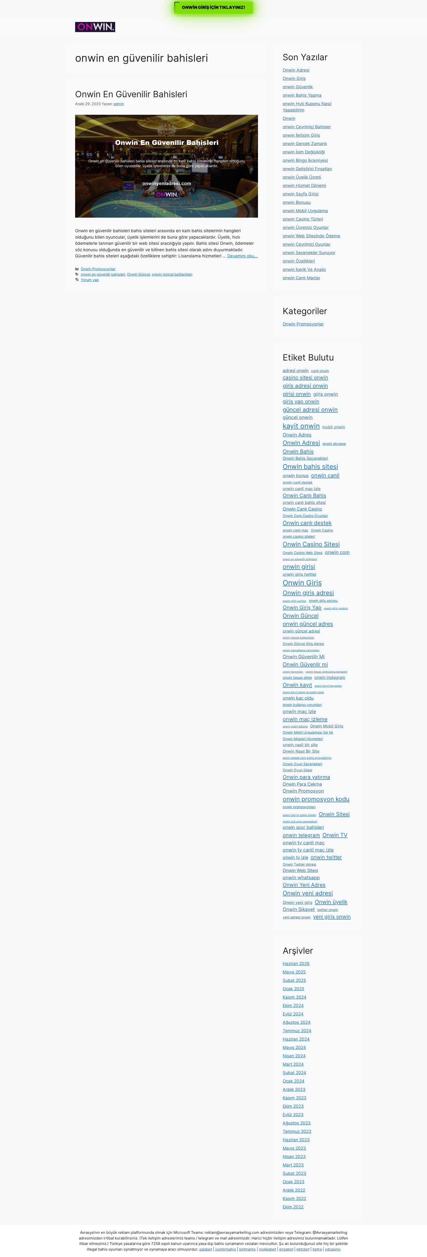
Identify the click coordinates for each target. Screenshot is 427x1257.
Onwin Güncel (138, 274)
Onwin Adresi (296, 70)
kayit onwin (301, 426)
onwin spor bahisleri (303, 827)
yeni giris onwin (332, 917)
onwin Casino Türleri (303, 219)
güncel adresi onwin (310, 409)
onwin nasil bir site (300, 744)
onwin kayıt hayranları (328, 685)
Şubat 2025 (294, 980)
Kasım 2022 (294, 1198)
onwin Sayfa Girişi (301, 193)
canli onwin (320, 371)
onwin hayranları (293, 671)
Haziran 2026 (296, 963)
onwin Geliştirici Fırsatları (307, 168)
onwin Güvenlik (298, 86)
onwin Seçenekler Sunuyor (309, 252)
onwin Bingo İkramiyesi (305, 160)
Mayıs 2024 (294, 1047)
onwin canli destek (298, 482)
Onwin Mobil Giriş (326, 726)
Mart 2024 (293, 1064)
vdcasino (333, 1249)
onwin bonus (296, 475)
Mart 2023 (293, 1164)
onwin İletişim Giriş (301, 135)
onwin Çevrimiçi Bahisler (307, 126)
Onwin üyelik (331, 901)
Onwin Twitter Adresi (299, 864)
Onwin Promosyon (303, 791)
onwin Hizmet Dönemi (304, 185)
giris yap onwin (301, 401)
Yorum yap (90, 280)
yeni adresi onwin (297, 917)
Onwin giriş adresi (308, 592)
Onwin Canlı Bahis (304, 495)
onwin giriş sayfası (294, 601)
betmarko (247, 1249)
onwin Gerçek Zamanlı (305, 143)
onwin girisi (299, 566)
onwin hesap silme (297, 678)
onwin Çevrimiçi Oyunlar (306, 244)
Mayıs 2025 (294, 972)
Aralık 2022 (294, 1190)
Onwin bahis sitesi (310, 466)
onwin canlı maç (295, 530)
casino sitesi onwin (305, 377)
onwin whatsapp (301, 877)
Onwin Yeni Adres (304, 885)
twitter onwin (327, 910)
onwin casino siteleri (299, 536)
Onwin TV (334, 835)
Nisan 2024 (294, 1055)
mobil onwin (333, 426)
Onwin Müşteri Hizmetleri (303, 739)
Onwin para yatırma (306, 777)
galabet (205, 1249)
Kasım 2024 (294, 997)
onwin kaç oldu (298, 698)
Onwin (289, 118)
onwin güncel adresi (301, 630)
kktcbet (303, 1249)
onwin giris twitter (300, 574)
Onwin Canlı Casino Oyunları (305, 516)
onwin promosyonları (299, 807)
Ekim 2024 (293, 1005)
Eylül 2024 (293, 1013)
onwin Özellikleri (299, 261)
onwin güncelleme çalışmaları (301, 650)
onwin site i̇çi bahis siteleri (299, 815)
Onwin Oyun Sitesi (297, 770)
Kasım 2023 (294, 1097)
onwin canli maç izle (301, 488)
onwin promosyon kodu (316, 799)
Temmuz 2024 (297, 1030)
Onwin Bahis (298, 451)
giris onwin (325, 394)
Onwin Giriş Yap (302, 607)
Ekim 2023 (293, 1106)
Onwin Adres (297, 435)
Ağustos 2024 (297, 1022)
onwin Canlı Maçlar (301, 277)
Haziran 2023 (296, 1139)
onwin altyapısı (334, 444)
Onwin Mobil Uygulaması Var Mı (308, 732)
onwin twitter (326, 857)
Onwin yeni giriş (297, 902)
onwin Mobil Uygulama (305, 210)
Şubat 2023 (294, 1173)
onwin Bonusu (297, 202)
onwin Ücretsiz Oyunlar (306, 227)
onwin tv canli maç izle (308, 850)
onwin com (337, 552)
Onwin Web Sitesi (300, 870)
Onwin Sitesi (334, 814)
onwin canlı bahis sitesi (304, 502)
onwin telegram (301, 835)
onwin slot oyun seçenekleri (300, 821)
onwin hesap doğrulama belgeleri (326, 671)
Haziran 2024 (296, 1039)
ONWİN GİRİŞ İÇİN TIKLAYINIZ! (213, 7)
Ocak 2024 (293, 1081)
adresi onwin (296, 370)
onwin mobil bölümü (295, 726)
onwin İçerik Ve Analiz (304, 269)
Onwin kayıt (297, 685)
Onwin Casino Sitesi (311, 544)
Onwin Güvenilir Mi (304, 657)
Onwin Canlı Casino (302, 509)
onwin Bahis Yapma (302, 95)
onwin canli (325, 475)
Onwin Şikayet (299, 909)
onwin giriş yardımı (336, 608)
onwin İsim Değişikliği (304, 152)
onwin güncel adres (308, 623)
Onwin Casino (322, 530)
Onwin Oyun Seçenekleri (302, 764)
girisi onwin (297, 394)
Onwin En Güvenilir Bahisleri (131, 94)
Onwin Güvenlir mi (305, 664)
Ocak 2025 (293, 988)
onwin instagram (329, 677)
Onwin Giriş (294, 78)
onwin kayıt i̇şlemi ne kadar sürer (303, 692)
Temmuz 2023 (297, 1131)
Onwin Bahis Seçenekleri (305, 458)
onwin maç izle (299, 711)
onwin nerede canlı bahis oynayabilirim (307, 758)
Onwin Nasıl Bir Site (301, 751)
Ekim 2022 (293, 1206)
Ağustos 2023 (297, 1123)
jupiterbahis (225, 1249)
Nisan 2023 (294, 1156)
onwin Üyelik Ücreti (302, 177)
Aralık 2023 (294, 1089)
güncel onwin (298, 417)
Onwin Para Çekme (302, 784)
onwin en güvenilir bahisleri (103, 274)
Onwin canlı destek (307, 522)
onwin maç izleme (305, 719)
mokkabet (267, 1249)
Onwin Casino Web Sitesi (302, 553)
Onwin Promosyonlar (98, 269)
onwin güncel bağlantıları (172, 274)
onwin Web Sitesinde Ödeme (311, 235)
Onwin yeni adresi (308, 893)
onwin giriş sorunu (323, 601)
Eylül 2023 (293, 1114)
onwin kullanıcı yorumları (302, 705)
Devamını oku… (242, 255)
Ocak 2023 (293, 1181)
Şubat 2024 (294, 1072)
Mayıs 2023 (294, 1148)
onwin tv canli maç (304, 843)
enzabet (286, 1249)
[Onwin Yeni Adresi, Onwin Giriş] (95, 26)
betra (317, 1249)
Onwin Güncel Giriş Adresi (303, 644)
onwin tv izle (295, 857)
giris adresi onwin (305, 385)
